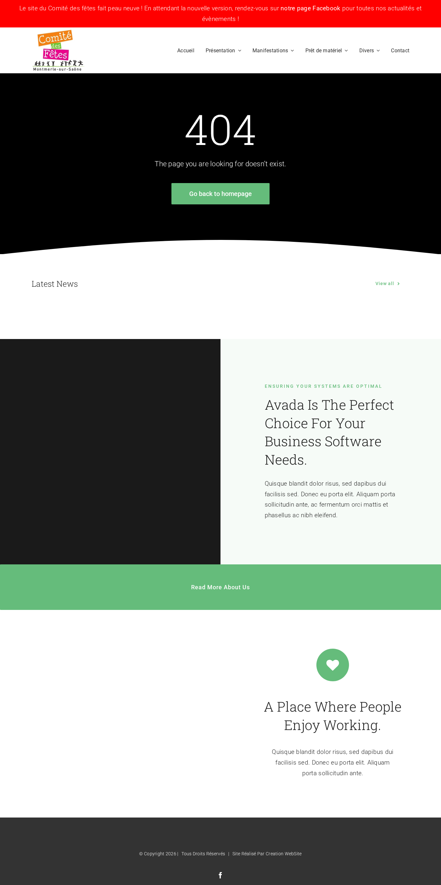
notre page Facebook (310, 8)
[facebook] (220, 875)
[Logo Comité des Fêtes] (58, 32)
